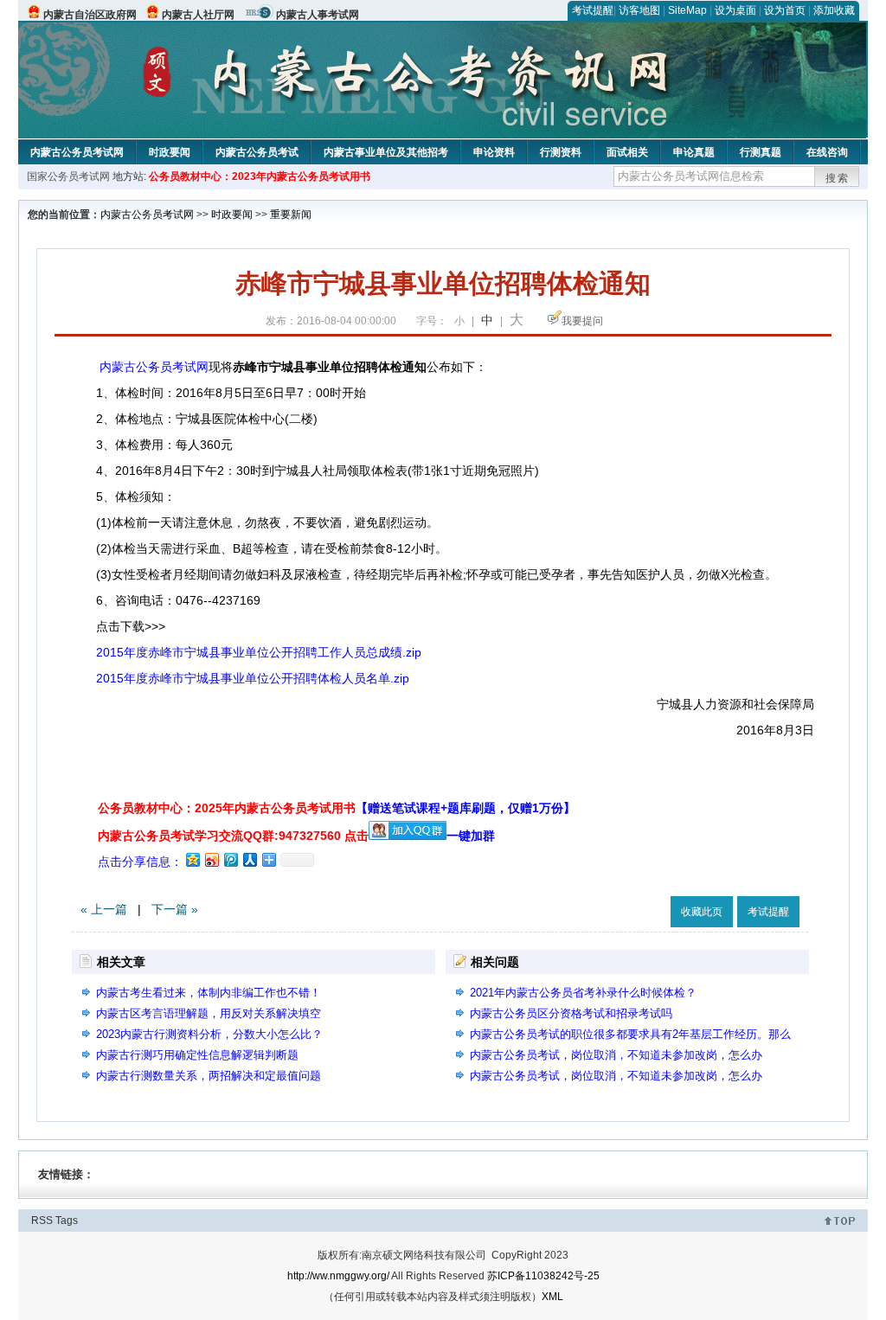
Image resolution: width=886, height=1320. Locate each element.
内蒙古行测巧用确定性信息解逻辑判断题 (197, 1054)
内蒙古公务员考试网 (77, 152)
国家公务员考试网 (68, 176)
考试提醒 (592, 10)
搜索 (837, 178)
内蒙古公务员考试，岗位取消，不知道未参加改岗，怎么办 (616, 1054)
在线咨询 (827, 152)
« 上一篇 (103, 909)
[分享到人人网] (249, 859)
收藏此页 (701, 912)
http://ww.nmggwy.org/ (338, 1276)
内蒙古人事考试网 (317, 15)
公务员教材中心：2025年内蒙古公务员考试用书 (336, 808)
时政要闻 (169, 152)
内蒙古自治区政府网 (90, 15)
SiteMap (687, 10)
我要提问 (582, 321)
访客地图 (639, 10)
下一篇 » (174, 909)
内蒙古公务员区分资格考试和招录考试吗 (571, 1013)
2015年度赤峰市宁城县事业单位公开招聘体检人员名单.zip (252, 678)
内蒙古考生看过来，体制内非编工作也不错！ (208, 992)
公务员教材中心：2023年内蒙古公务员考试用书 (259, 176)
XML (552, 1297)
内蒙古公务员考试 (257, 152)
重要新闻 (290, 214)
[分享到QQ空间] (192, 859)
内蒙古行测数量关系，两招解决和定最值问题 (208, 1075)
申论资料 (494, 152)
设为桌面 (735, 10)
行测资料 (560, 152)
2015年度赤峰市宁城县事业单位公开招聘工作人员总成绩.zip (258, 652)
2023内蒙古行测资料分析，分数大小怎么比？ (209, 1034)
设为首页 (785, 10)
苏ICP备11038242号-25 (543, 1276)
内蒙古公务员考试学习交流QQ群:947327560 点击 (233, 836)
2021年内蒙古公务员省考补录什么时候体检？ (583, 992)
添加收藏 (834, 10)
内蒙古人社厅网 (198, 15)
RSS (42, 1220)
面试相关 (627, 152)
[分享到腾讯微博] (230, 859)
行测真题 (760, 152)
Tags (66, 1220)
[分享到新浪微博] (211, 859)
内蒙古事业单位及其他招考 (386, 152)
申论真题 (694, 152)
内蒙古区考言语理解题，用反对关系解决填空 (208, 1013)
